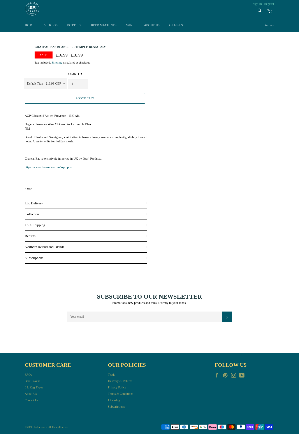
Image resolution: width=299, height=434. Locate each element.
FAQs (28, 374)
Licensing (114, 400)
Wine (130, 25)
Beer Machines (103, 25)
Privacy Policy (117, 387)
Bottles (74, 25)
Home (29, 25)
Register (269, 3)
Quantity (75, 74)
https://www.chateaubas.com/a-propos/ (48, 167)
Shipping (56, 62)
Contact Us (31, 400)
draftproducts (40, 427)
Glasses (176, 25)
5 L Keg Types (34, 387)
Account (269, 25)
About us (152, 25)
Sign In (257, 3)
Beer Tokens (32, 381)
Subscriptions (116, 406)
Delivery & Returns (120, 381)
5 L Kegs (51, 25)
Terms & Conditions (120, 393)
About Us (31, 393)
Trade (111, 374)
